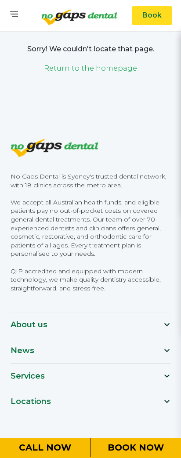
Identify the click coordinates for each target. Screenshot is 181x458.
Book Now (136, 447)
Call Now (45, 447)
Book (152, 15)
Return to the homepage (90, 68)
